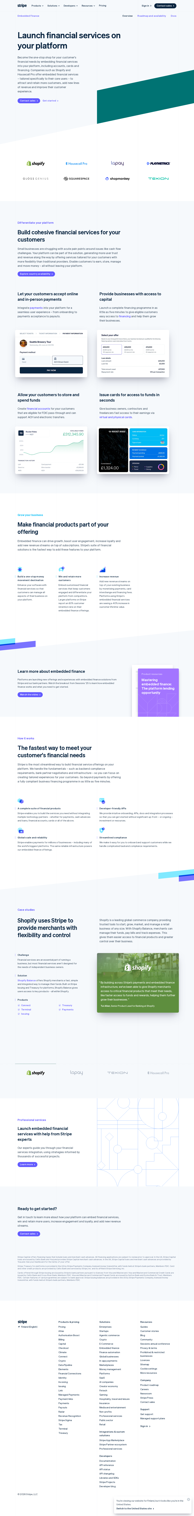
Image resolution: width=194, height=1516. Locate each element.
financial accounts (38, 408)
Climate (63, 1352)
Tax (60, 1424)
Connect (26, 1005)
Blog (142, 1335)
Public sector (106, 1420)
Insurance (104, 1403)
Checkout (64, 1347)
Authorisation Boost (69, 1335)
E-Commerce (106, 1343)
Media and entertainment (112, 1407)
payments (36, 307)
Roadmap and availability (151, 15)
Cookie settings (148, 1368)
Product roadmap (149, 1384)
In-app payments (108, 1360)
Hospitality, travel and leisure (114, 1398)
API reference (106, 1465)
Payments (68, 1009)
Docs (173, 15)
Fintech (103, 1390)
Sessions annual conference (155, 1343)
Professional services (110, 1415)
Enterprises (105, 1326)
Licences (145, 1360)
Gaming (103, 1394)
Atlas (61, 1330)
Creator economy (108, 1386)
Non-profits (105, 1411)
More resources (148, 1372)
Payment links (66, 1398)
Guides (144, 1326)
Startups (104, 1330)
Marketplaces (106, 1364)
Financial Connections (70, 1373)
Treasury (67, 1005)
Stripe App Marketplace (111, 1440)
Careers (144, 1389)
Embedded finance (109, 1347)
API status (104, 1469)
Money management (110, 1369)
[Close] (188, 1500)
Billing (61, 1339)
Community (146, 1339)
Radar (62, 1411)
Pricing (102, 5)
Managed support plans (152, 1418)
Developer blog (107, 1486)
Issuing (25, 1013)
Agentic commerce (109, 1335)
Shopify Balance (27, 980)
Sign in (145, 5)
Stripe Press (146, 1397)
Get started (49, 100)
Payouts (63, 1407)
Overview (127, 15)
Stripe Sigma (65, 1420)
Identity (63, 1377)
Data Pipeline (65, 1364)
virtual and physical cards (115, 417)
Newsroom (146, 1393)
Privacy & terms (148, 1347)
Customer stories (149, 1330)
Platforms (104, 1373)
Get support (146, 1414)
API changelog (106, 1473)
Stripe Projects (107, 1482)
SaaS (102, 1377)
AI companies (106, 1381)
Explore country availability (35, 273)
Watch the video (29, 694)
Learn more (26, 1164)
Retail (102, 1424)
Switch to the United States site (134, 1508)
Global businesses (109, 1356)
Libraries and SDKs (109, 1477)
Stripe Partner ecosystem (113, 1444)
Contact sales (164, 5)
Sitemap (144, 1364)
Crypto (62, 1360)
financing (125, 316)
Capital (62, 1343)
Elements (64, 1369)
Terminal (26, 1009)
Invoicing (63, 1381)
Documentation (107, 1460)
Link (61, 1390)
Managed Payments (69, 1394)
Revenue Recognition (70, 1415)
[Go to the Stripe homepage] (21, 1322)
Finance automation (109, 1352)
